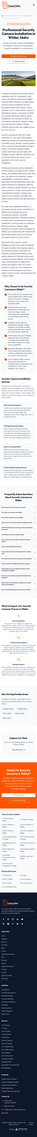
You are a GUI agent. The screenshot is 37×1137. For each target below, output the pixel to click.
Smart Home (5, 1037)
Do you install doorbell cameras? (18, 546)
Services (15, 16)
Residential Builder (7, 996)
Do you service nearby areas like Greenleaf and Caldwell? (18, 576)
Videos (4, 951)
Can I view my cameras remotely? (18, 512)
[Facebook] (3, 919)
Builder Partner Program (9, 1085)
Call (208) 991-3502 (19, 800)
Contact (4, 972)
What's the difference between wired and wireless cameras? (18, 528)
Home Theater (6, 1031)
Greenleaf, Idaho (8, 709)
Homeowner (5, 989)
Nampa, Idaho (19, 713)
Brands (4, 963)
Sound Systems (6, 1034)
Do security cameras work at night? (18, 517)
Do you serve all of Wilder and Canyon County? (18, 564)
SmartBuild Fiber (7, 1062)
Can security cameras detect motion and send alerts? (18, 540)
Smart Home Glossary (8, 954)
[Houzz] (17, 924)
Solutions (4, 939)
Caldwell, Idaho (22, 709)
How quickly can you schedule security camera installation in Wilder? (18, 570)
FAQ (3, 957)
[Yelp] (13, 924)
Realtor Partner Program (9, 1079)
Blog (3, 948)
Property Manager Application (11, 1091)
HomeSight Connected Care (10, 1065)
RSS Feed (5, 978)
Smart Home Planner (8, 966)
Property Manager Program (10, 1082)
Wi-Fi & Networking (8, 1049)
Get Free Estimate (18, 795)
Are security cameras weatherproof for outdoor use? (18, 552)
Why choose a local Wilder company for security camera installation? (18, 583)
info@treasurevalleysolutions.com (14, 1109)
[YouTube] (22, 919)
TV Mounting (6, 1025)
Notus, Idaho (7, 718)
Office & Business (7, 1011)
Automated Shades (7, 1059)
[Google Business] (22, 924)
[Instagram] (8, 919)
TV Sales (4, 1028)
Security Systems (7, 1043)
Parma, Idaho (7, 713)
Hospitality (5, 1005)
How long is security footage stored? (18, 534)
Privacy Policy (31, 1123)
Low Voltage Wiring (8, 1046)
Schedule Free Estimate (18, 56)
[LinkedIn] (17, 919)
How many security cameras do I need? (18, 507)
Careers (4, 969)
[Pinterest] (8, 924)
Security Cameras (26, 16)
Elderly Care (5, 1014)
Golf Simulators (6, 1068)
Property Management (9, 993)
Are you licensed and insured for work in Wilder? (18, 590)
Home (8, 16)
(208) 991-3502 (20, 61)
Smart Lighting (6, 1052)
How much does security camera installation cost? (18, 522)
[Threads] (13, 919)
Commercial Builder (8, 999)
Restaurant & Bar (7, 1008)
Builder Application (7, 1088)
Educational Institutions (9, 1002)
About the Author (7, 975)
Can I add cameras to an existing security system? (18, 558)
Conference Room (7, 1056)
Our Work (4, 945)
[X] (3, 924)
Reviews (4, 960)
